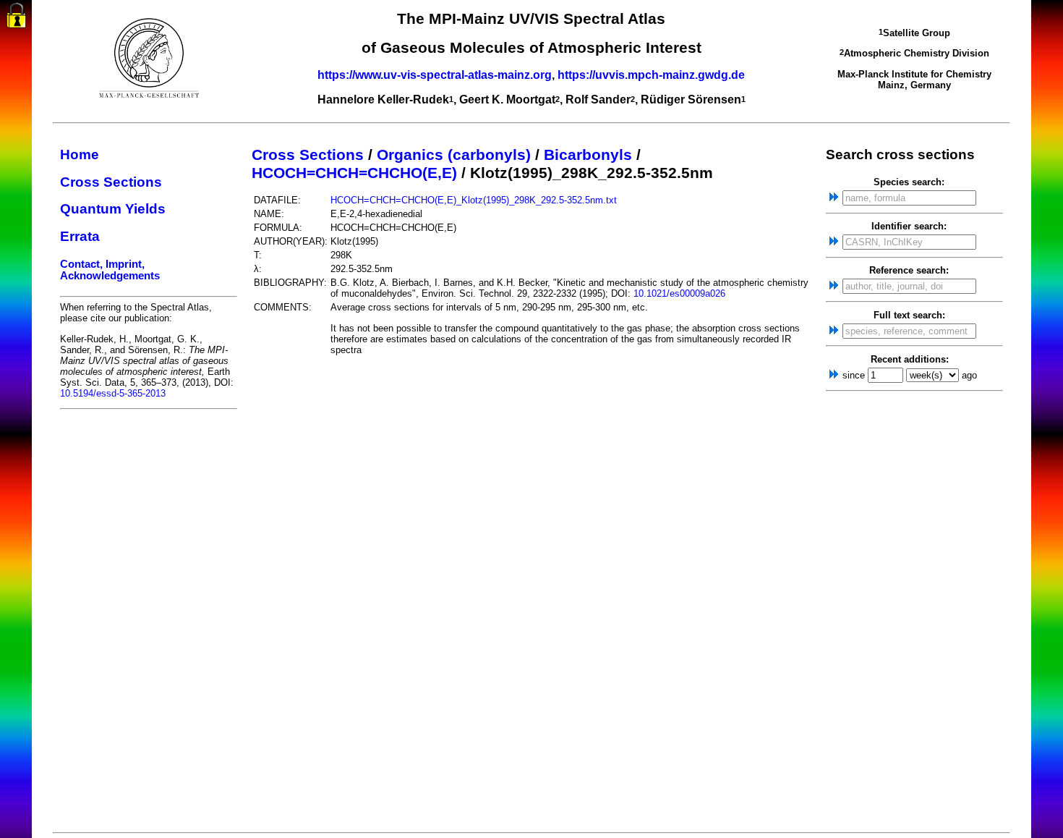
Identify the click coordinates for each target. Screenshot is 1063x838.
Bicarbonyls (588, 155)
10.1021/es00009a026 (679, 293)
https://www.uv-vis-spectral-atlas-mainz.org (434, 75)
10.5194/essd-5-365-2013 (113, 393)
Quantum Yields (113, 208)
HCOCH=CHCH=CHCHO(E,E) (354, 173)
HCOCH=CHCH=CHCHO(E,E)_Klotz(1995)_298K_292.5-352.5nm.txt (473, 200)
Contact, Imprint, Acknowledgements (110, 270)
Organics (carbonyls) (454, 155)
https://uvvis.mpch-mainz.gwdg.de (651, 75)
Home (79, 154)
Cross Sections (111, 182)
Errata (80, 236)
